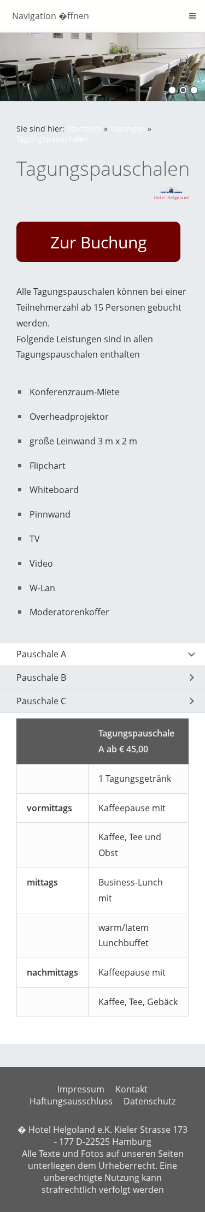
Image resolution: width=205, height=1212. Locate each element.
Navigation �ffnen (50, 16)
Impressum (80, 1089)
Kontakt (131, 1089)
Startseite (84, 128)
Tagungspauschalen (52, 139)
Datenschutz (149, 1101)
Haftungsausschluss (71, 1101)
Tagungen (127, 128)
